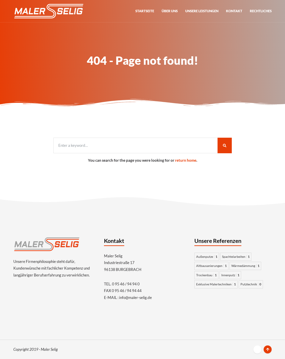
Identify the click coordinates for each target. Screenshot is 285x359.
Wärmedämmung (245, 266)
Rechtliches (261, 11)
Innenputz (230, 275)
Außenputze (206, 256)
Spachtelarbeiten (236, 256)
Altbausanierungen (211, 266)
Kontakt (234, 11)
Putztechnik (250, 284)
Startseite (144, 11)
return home (185, 160)
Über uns (170, 11)
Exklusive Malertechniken (216, 284)
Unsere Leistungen (201, 11)
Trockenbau (206, 275)
